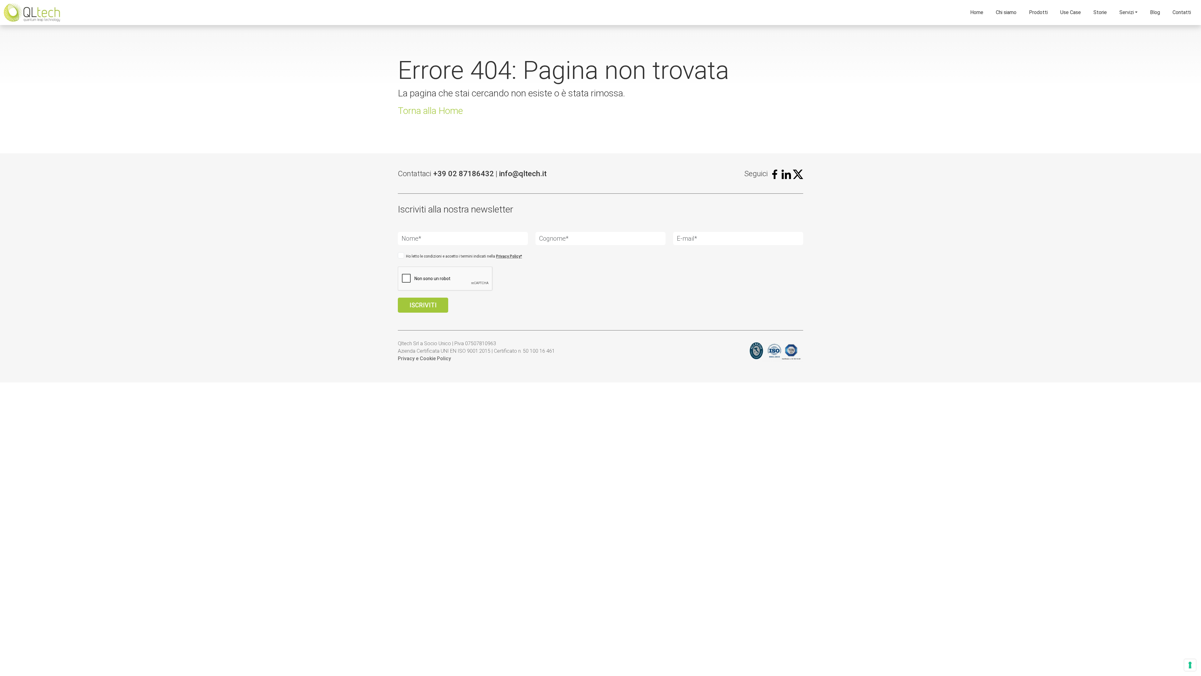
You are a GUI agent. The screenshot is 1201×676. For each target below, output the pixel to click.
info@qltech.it (523, 173)
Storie (1100, 12)
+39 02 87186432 (463, 173)
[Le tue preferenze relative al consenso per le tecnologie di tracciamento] (1190, 665)
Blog (1155, 12)
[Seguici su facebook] (775, 173)
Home (976, 12)
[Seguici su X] (798, 173)
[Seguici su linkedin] (786, 173)
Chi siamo (1006, 12)
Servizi (1126, 12)
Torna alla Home (430, 110)
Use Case (1070, 12)
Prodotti (1038, 12)
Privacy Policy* (509, 256)
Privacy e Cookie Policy (424, 358)
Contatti (1182, 12)
